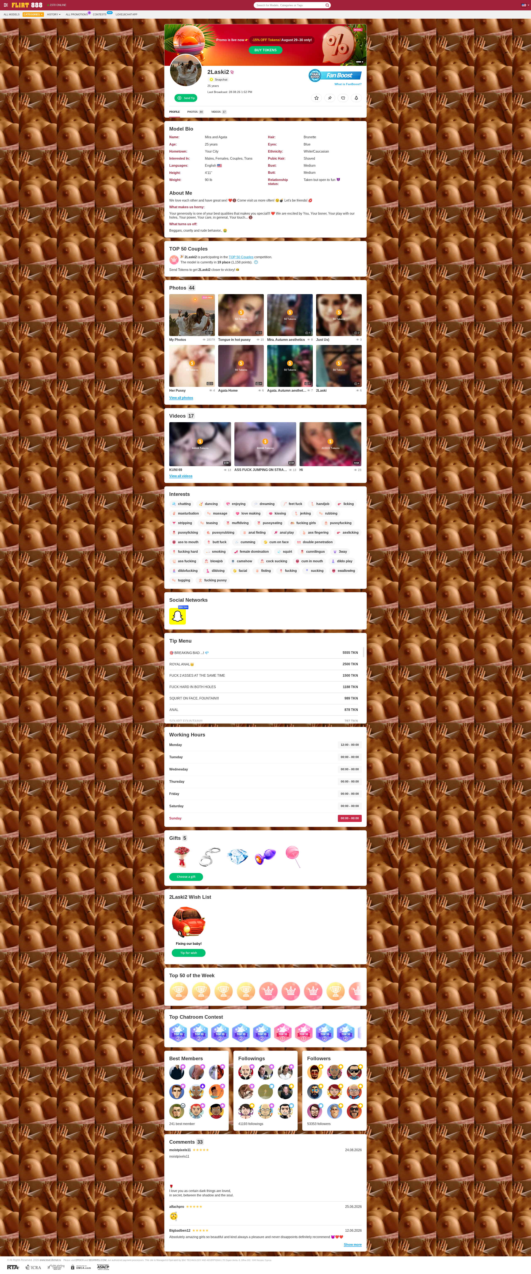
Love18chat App (126, 14)
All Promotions (77, 14)
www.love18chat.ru (50, 1260)
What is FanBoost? (348, 84)
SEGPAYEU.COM (97, 1260)
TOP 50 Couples (241, 257)
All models (11, 14)
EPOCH (80, 1260)
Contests (99, 14)
